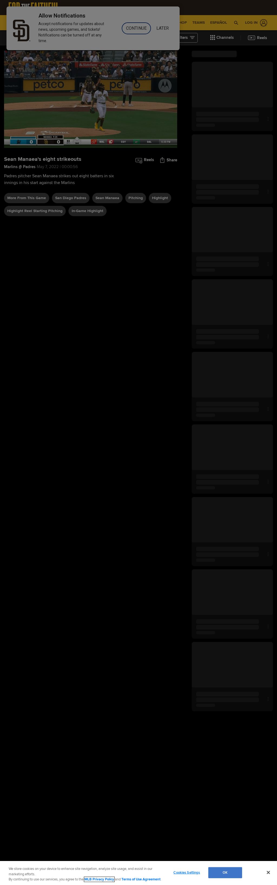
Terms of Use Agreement (140, 879)
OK (225, 872)
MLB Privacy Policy (99, 879)
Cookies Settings (186, 872)
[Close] (268, 872)
